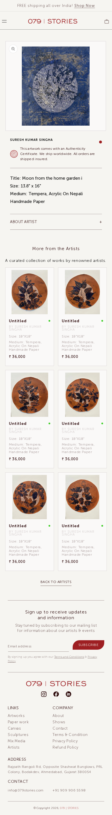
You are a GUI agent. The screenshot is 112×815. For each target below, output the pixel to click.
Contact (60, 728)
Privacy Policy (65, 741)
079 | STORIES (69, 808)
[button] (3, 21)
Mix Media (17, 741)
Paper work (18, 722)
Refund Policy (65, 747)
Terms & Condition (70, 734)
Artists (14, 747)
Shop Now (84, 5)
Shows (59, 722)
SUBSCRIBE (88, 645)
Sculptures (18, 734)
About (58, 716)
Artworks (16, 716)
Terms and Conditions (69, 657)
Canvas (14, 728)
